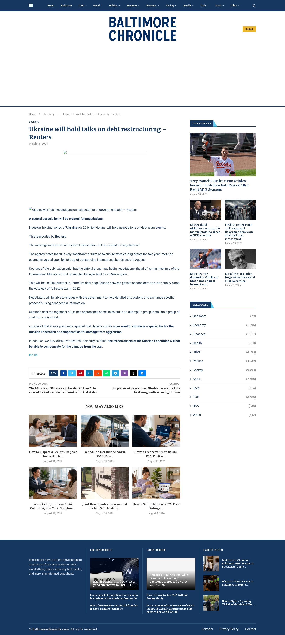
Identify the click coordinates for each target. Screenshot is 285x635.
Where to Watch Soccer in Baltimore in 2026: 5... (237, 583)
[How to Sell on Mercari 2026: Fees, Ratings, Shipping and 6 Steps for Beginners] (156, 483)
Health (187, 5)
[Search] (254, 5)
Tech (203, 5)
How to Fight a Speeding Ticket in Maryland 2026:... (238, 603)
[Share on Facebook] (63, 373)
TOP (224, 397)
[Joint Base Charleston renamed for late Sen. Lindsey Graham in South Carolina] (105, 483)
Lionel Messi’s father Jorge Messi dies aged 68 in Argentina (240, 277)
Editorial (207, 629)
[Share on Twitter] (72, 373)
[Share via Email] (142, 373)
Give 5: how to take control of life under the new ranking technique (114, 607)
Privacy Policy (229, 629)
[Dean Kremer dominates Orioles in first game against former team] (205, 259)
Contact (249, 29)
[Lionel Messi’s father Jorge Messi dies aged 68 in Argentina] (240, 259)
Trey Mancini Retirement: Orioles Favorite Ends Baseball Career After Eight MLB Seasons (219, 185)
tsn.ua (33, 355)
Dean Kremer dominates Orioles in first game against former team (204, 279)
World (96, 5)
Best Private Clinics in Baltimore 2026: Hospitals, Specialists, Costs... (238, 563)
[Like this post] (54, 373)
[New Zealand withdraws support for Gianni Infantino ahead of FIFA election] (205, 210)
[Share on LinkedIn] (89, 373)
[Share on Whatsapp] (106, 373)
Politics (113, 5)
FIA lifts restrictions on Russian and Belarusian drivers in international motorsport (239, 232)
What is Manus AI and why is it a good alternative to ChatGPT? (114, 583)
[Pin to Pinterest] (80, 373)
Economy (132, 5)
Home (51, 5)
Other (234, 5)
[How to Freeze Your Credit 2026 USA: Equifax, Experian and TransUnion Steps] (156, 431)
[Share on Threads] (133, 373)
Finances (151, 5)
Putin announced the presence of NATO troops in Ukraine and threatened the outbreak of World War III (170, 609)
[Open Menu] (31, 5)
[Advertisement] (142, 74)
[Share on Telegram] (115, 373)
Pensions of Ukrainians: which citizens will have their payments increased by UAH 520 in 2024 (169, 580)
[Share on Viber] (124, 373)
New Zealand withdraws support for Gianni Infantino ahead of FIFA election (205, 230)
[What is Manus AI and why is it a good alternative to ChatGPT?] (114, 574)
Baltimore (66, 5)
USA (81, 5)
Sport (218, 5)
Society (170, 5)
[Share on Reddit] (98, 373)
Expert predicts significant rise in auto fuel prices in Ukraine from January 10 (114, 597)
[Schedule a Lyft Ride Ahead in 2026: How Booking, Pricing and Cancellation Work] (105, 431)
